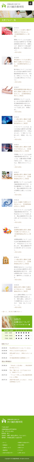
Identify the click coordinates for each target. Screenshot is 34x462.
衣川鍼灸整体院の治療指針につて (19, 358)
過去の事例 (21, 445)
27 (13, 311)
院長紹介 (5, 445)
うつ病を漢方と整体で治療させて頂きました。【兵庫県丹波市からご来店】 (22, 121)
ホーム (4, 442)
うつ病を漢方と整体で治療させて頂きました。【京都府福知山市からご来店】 (22, 261)
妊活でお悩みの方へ (8, 452)
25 (9, 311)
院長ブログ (5, 344)
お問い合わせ (21, 452)
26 (11, 311)
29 (17, 311)
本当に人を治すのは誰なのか (18, 350)
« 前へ (3, 311)
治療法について (7, 447)
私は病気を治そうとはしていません (20, 348)
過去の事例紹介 (7, 361)
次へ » (20, 311)
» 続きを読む (18, 52)
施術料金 (5, 450)
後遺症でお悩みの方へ (24, 442)
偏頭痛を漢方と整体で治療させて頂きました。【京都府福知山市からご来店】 (22, 176)
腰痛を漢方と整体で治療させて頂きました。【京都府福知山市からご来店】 (22, 289)
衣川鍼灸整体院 (15, 458)
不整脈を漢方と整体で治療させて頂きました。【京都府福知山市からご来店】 (22, 149)
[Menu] (30, 3)
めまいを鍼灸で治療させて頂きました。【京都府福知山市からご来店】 (22, 204)
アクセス (20, 450)
